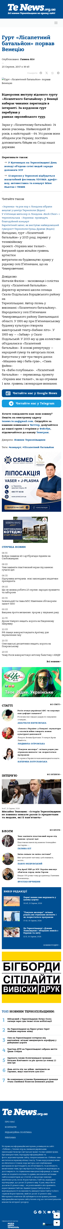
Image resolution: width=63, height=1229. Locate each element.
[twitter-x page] (44, 1212)
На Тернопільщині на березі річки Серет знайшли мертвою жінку (28, 1030)
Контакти (11, 1127)
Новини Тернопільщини (29, 439)
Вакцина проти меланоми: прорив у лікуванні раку (30, 612)
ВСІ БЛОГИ (55, 830)
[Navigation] (56, 23)
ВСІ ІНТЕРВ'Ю (54, 774)
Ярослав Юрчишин (29, 882)
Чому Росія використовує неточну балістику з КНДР (31, 655)
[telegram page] (53, 1212)
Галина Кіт (27, 59)
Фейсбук (44, 428)
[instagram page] (58, 1212)
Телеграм (42, 432)
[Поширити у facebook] (41, 73)
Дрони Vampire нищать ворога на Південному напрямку (28, 622)
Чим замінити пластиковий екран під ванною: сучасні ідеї (28, 568)
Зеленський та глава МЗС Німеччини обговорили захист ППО (29, 602)
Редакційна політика (18, 1132)
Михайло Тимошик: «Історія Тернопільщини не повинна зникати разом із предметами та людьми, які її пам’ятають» (31, 814)
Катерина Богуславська (32, 761)
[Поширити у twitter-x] (46, 73)
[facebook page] (39, 1212)
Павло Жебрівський (30, 864)
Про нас (10, 1121)
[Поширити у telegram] (58, 73)
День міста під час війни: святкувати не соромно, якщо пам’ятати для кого (28, 1070)
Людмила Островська (31, 744)
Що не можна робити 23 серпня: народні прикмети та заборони (30, 591)
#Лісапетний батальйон (38, 447)
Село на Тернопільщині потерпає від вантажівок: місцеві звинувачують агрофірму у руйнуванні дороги (31, 1040)
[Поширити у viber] (52, 73)
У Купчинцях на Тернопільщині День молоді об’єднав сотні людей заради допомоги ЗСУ (30, 166)
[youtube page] (49, 1212)
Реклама (10, 1137)
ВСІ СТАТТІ (55, 704)
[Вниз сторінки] (57, 1223)
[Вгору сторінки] (57, 1215)
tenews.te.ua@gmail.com (17, 421)
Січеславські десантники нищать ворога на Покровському (26, 645)
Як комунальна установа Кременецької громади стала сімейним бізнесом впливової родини (32, 1080)
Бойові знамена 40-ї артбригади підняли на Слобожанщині (26, 557)
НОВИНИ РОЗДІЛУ (51, 945)
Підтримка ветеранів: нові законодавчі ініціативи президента (30, 580)
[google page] (35, 1212)
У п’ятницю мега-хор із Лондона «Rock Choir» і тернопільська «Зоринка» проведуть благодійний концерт (31, 218)
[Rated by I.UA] (52, 1224)
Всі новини (54, 661)
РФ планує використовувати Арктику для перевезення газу (25, 633)
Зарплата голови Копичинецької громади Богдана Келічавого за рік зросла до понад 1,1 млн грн (31, 1060)
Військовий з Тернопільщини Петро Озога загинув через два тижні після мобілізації (29, 1020)
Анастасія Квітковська (32, 723)
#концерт (15, 447)
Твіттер (35, 425)
